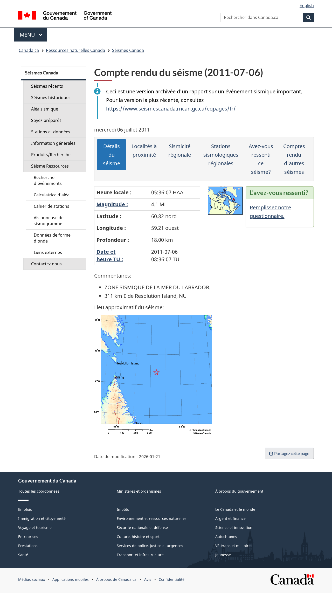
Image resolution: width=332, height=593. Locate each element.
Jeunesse (223, 554)
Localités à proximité (144, 150)
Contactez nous (46, 264)
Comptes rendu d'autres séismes (294, 159)
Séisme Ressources (50, 166)
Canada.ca (29, 50)
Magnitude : (112, 204)
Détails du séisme (111, 155)
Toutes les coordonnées (38, 491)
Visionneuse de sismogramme (49, 220)
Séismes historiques (51, 97)
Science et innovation (233, 527)
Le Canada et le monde (235, 509)
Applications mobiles (70, 579)
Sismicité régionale (179, 150)
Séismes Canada (128, 50)
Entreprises (28, 536)
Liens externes (48, 252)
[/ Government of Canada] (65, 16)
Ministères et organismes (139, 491)
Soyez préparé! (46, 120)
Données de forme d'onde (52, 238)
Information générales (53, 143)
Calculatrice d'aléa (52, 195)
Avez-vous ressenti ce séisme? (261, 159)
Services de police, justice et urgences (150, 545)
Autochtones (226, 536)
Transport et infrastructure (140, 554)
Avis (147, 579)
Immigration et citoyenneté (42, 518)
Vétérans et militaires (233, 545)
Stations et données (50, 132)
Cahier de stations (51, 206)
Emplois (25, 509)
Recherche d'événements (48, 180)
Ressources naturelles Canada (75, 50)
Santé (23, 554)
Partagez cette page (291, 453)
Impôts (123, 509)
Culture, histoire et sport (138, 536)
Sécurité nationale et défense (142, 527)
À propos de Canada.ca (116, 579)
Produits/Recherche (51, 154)
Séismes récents (47, 86)
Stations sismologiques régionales (220, 155)
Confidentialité (171, 579)
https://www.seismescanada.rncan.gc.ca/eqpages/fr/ (171, 108)
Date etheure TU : (109, 255)
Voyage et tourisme (35, 527)
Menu (33, 34)
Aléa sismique (44, 109)
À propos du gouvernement (239, 491)
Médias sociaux (31, 579)
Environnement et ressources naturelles (151, 518)
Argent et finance (230, 518)
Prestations (28, 545)
